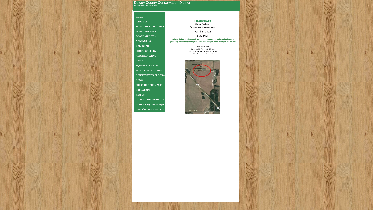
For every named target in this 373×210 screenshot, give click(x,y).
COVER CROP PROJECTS (150, 99)
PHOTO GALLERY (146, 51)
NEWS (139, 80)
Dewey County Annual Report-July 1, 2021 (157, 104)
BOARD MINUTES (146, 36)
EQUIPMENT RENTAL (148, 65)
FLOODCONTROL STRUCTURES (154, 70)
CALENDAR (142, 46)
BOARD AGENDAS (146, 31)
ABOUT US (142, 21)
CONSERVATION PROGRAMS (152, 75)
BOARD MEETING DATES (150, 26)
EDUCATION (143, 90)
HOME (139, 17)
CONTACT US (143, 41)
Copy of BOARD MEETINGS (151, 109)
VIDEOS (140, 95)
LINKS (139, 60)
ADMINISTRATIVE (146, 56)
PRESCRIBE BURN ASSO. (149, 85)
